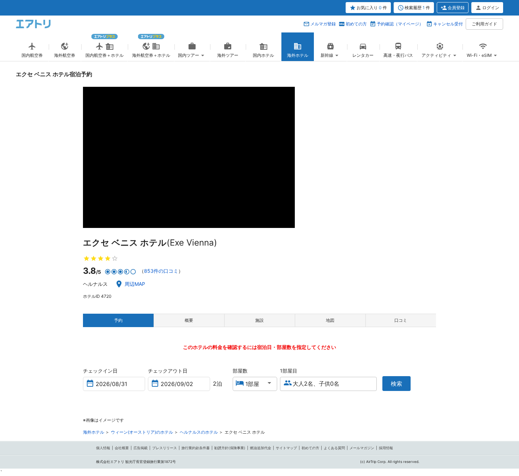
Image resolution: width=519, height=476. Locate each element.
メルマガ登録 (323, 23)
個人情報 (103, 448)
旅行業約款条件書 (195, 448)
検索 (396, 383)
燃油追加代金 (260, 448)
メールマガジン (362, 448)
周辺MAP (135, 284)
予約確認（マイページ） (400, 23)
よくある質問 (334, 448)
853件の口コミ (161, 271)
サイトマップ (286, 448)
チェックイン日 (100, 371)
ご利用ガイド (484, 23)
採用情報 (386, 448)
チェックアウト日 (167, 371)
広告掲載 (140, 448)
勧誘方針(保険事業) (229, 448)
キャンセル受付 (448, 23)
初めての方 (356, 23)
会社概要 (122, 448)
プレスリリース (164, 448)
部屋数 (240, 371)
